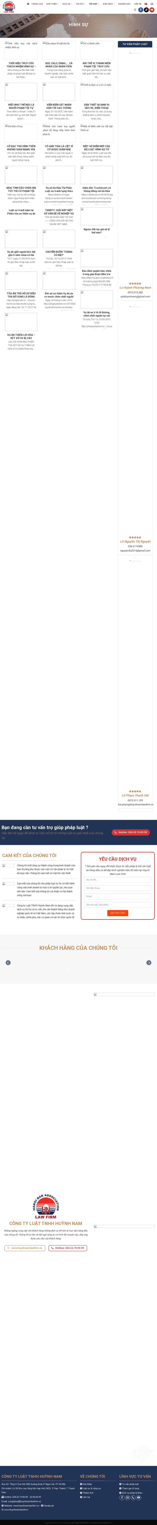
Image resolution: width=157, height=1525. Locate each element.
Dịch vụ (66, 4)
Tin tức (80, 4)
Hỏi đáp (93, 4)
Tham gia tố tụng (130, 1488)
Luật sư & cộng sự (92, 1488)
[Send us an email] (127, 1497)
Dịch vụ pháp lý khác (132, 1493)
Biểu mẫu (108, 4)
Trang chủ (37, 4)
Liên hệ (137, 4)
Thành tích (88, 1493)
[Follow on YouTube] (151, 10)
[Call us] (133, 1497)
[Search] (135, 10)
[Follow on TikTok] (146, 10)
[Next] (149, 963)
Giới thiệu (51, 4)
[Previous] (8, 963)
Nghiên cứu (124, 4)
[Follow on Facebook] (140, 10)
